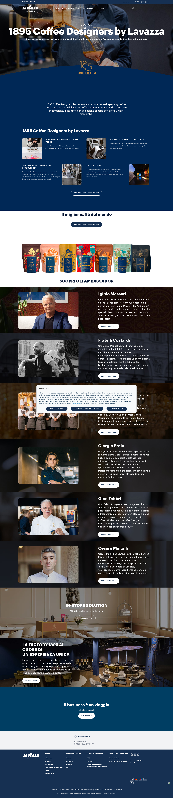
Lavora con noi (55, 789)
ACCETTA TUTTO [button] (56, 408)
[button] (133, 8)
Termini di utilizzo (114, 758)
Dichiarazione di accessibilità (113, 789)
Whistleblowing (99, 789)
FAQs (89, 758)
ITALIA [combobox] (132, 762)
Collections (48, 758)
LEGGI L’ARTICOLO (108, 326)
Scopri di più (86, 618)
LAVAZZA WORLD (28, 2)
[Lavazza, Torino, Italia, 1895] (30, 8)
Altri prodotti (49, 764)
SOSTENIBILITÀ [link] (89, 8)
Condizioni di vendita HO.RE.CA (118, 761)
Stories (47, 770)
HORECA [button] (59, 8)
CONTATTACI (86, 715)
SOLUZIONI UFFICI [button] (73, 8)
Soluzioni (69, 764)
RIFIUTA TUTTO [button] (117, 408)
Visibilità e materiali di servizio (54, 767)
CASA (137, 2)
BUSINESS (145, 2)
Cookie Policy (76, 403)
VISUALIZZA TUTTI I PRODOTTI (86, 192)
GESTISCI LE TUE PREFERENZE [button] (87, 408)
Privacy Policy (65, 789)
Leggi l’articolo (108, 485)
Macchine (48, 761)
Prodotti (68, 758)
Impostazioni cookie (87, 789)
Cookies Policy (75, 789)
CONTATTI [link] (101, 8)
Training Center (49, 773)
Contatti (90, 761)
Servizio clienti (84, 736)
